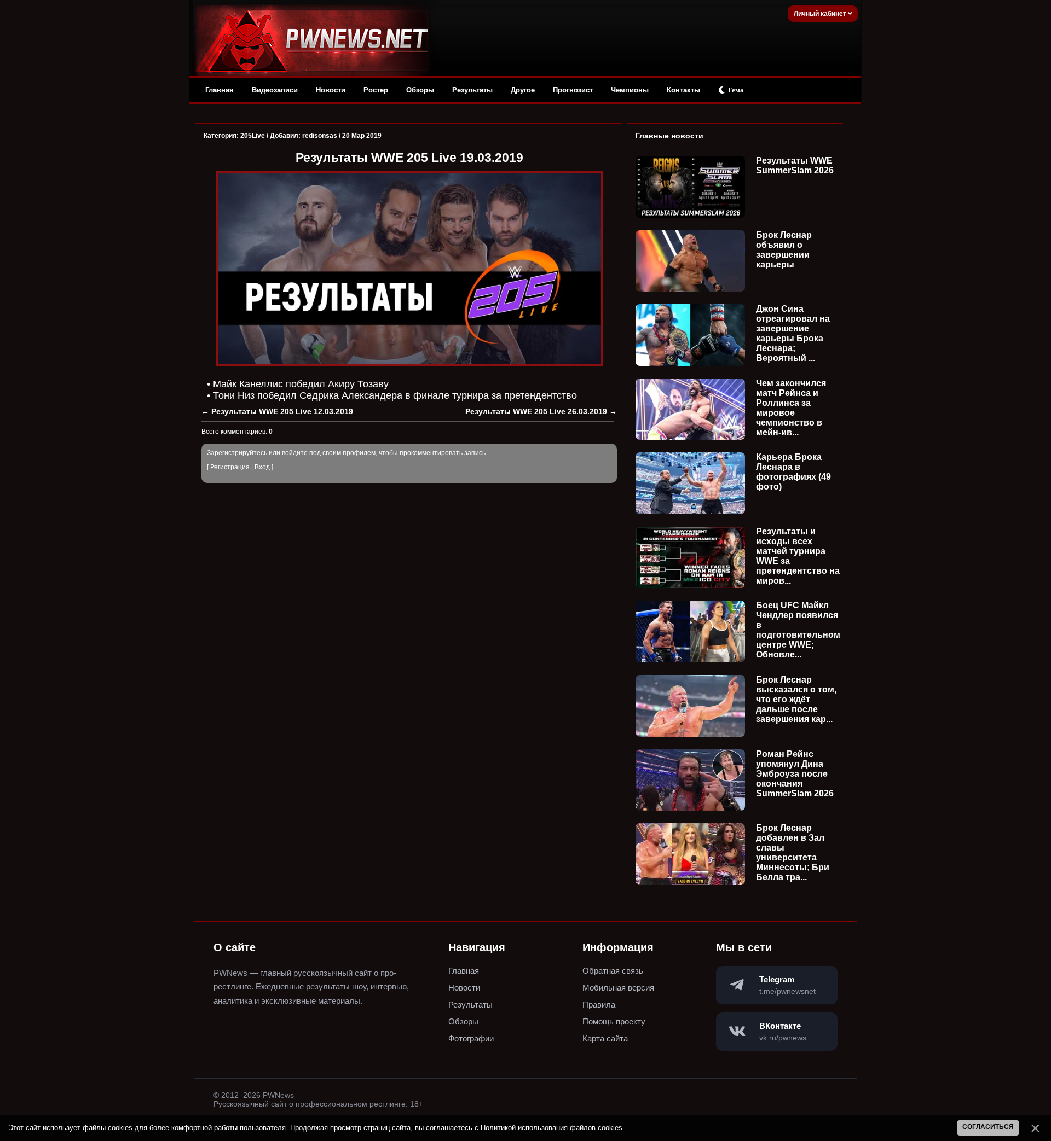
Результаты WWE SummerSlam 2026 (795, 165)
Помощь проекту (613, 1021)
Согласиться (988, 1127)
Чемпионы (630, 90)
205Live (252, 135)
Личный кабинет (821, 14)
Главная (219, 90)
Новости (330, 90)
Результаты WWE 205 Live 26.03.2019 (536, 411)
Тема (734, 90)
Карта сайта (605, 1038)
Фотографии (471, 1038)
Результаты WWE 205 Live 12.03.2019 (282, 411)
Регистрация (230, 467)
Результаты (472, 90)
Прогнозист (573, 90)
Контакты (683, 90)
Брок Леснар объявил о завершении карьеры (784, 249)
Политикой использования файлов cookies (551, 1127)
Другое (523, 90)
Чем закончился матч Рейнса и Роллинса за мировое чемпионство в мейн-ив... (791, 408)
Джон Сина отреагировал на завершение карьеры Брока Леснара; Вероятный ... (793, 333)
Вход (262, 467)
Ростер (375, 90)
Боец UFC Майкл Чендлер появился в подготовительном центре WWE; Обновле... (798, 630)
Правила (598, 1004)
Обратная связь (612, 970)
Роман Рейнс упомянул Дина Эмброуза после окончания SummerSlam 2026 (795, 773)
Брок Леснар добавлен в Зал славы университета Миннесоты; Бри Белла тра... (792, 852)
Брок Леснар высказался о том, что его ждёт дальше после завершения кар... (796, 699)
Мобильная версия (618, 987)
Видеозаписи (275, 90)
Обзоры (420, 90)
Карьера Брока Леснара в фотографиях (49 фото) (793, 471)
